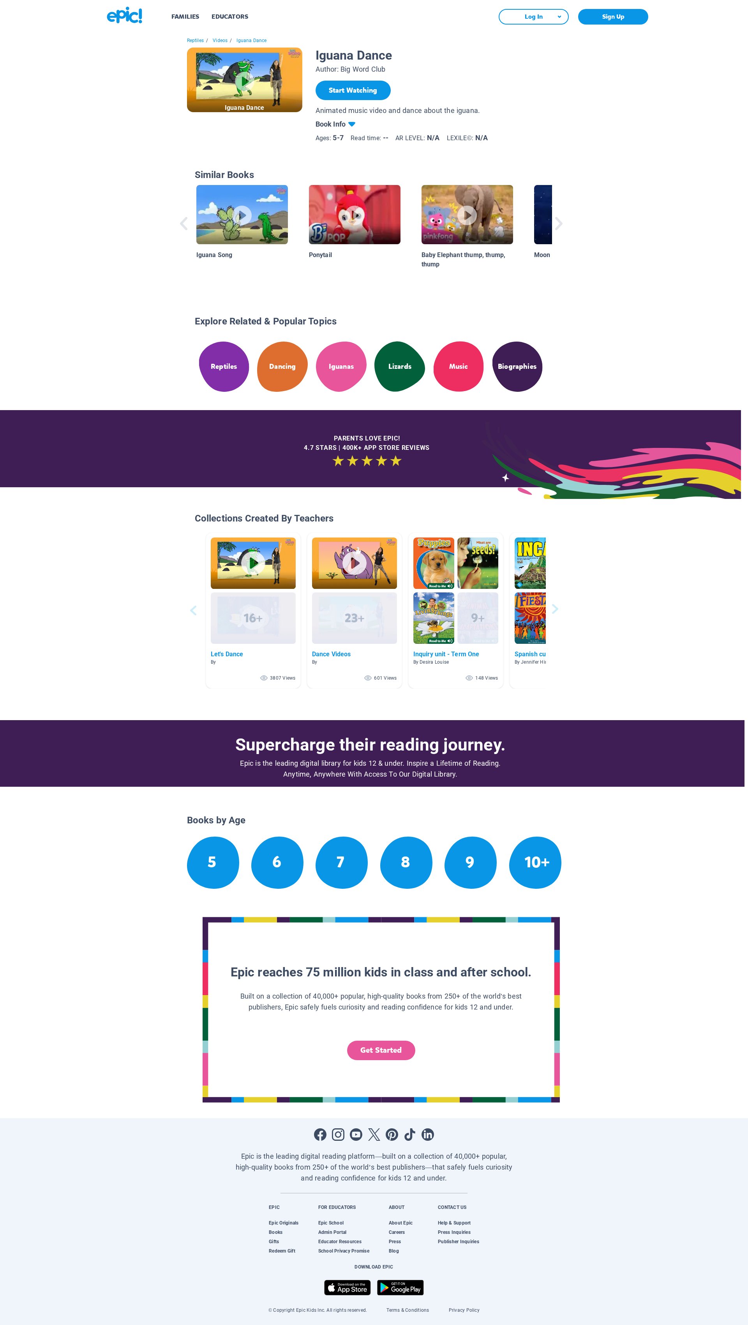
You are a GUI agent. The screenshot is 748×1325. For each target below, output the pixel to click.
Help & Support (454, 1223)
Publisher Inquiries (458, 1241)
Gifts (274, 1241)
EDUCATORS (230, 16)
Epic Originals (283, 1223)
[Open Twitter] (374, 1134)
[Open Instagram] (338, 1134)
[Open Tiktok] (410, 1134)
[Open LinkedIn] (428, 1134)
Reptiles (195, 40)
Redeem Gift (282, 1251)
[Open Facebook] (320, 1134)
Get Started (381, 1050)
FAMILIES (185, 16)
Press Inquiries (454, 1232)
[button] (253, 610)
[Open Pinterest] (392, 1134)
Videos (220, 40)
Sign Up (613, 16)
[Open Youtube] (356, 1134)
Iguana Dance (251, 40)
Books (275, 1232)
